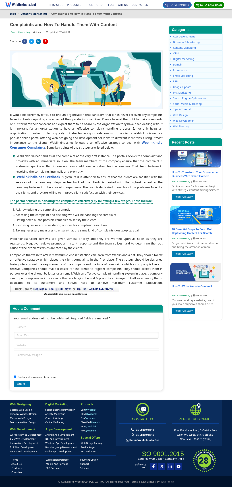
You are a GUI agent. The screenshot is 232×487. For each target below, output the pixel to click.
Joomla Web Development (24, 443)
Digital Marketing (183, 59)
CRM (175, 53)
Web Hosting (180, 126)
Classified (91, 422)
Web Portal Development (23, 451)
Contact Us (140, 4)
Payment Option (89, 459)
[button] (75, 5)
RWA (88, 430)
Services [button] (55, 4)
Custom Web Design (21, 409)
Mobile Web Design (20, 418)
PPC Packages (88, 451)
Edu (88, 418)
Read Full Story (184, 196)
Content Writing (54, 418)
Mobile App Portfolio (57, 463)
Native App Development (58, 451)
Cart (88, 409)
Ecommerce (179, 70)
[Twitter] (31, 41)
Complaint (17, 472)
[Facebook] (153, 466)
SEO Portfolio (53, 468)
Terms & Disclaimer (142, 481)
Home (14, 459)
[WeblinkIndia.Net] (20, 4)
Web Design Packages (92, 443)
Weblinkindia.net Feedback (39, 177)
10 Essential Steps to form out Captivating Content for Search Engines (192, 233)
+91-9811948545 (179, 5)
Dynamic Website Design (23, 414)
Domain (177, 64)
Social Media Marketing (187, 104)
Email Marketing (182, 75)
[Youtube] (178, 466)
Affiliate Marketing (55, 414)
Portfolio (95, 4)
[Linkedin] (170, 466)
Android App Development (59, 434)
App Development (183, 36)
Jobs (88, 426)
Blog (110, 4)
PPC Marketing (181, 92)
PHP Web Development (22, 447)
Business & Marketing (186, 42)
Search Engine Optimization (189, 98)
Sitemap (84, 468)
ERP (175, 81)
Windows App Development (60, 443)
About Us (16, 463)
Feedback (16, 468)
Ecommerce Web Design (23, 422)
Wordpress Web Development (26, 434)
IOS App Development (57, 438)
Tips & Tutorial (181, 109)
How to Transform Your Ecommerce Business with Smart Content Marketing (195, 176)
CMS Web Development (23, 438)
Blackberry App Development (61, 447)
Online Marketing (54, 422)
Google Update (181, 87)
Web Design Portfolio (57, 459)
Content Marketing (20, 32)
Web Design (180, 115)
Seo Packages (88, 447)
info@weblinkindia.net (144, 439)
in (38, 41)
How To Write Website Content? (192, 286)
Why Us (123, 4)
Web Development (183, 120)
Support (84, 463)
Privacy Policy (165, 481)
